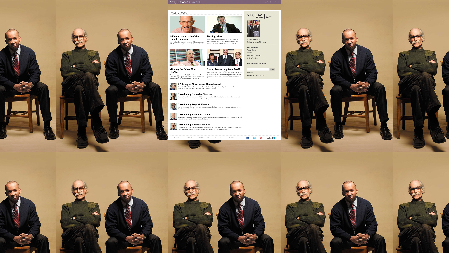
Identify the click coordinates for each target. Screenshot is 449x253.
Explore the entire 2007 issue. (256, 42)
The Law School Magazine (185, 2)
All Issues (250, 72)
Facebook (247, 138)
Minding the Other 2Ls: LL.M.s (183, 70)
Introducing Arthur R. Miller (194, 114)
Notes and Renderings (254, 55)
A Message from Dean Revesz (256, 63)
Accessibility (203, 137)
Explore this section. (253, 39)
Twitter (254, 138)
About (255, 75)
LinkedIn (271, 138)
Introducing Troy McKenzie (193, 104)
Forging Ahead (215, 36)
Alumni (268, 2)
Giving (276, 2)
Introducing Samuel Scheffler (194, 124)
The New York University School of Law (227, 2)
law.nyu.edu (232, 137)
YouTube (261, 138)
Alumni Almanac (252, 47)
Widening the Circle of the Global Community (184, 37)
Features (249, 53)
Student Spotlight (252, 58)
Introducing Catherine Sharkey (195, 94)
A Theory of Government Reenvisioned (199, 84)
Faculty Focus (251, 50)
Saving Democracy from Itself (223, 69)
